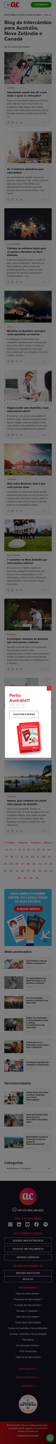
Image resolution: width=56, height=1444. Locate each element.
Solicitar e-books (24, 714)
